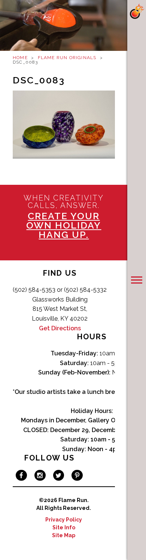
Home (20, 57)
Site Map (63, 535)
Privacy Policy (63, 520)
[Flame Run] (136, 11)
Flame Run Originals (67, 57)
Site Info (63, 527)
